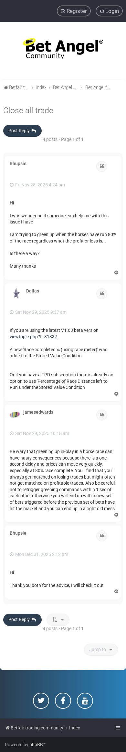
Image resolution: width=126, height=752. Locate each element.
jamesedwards (38, 412)
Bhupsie (18, 163)
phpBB (36, 744)
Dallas (32, 290)
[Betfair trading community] (63, 51)
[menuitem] (109, 10)
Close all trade (28, 110)
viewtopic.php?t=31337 (33, 336)
